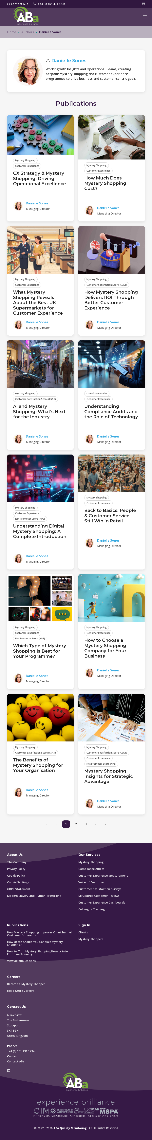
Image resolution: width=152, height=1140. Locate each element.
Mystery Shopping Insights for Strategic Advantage (108, 776)
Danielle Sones (68, 60)
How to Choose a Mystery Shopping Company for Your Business (105, 648)
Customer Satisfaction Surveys (99, 889)
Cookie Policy (16, 875)
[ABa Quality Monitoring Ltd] (26, 17)
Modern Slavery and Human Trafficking (34, 895)
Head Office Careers (20, 990)
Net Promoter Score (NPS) (30, 518)
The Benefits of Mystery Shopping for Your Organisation (38, 765)
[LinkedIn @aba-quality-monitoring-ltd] (143, 4)
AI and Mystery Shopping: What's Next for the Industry (39, 412)
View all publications (21, 961)
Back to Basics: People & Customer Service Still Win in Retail (110, 516)
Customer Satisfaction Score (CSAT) (106, 285)
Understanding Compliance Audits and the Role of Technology (111, 412)
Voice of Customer (91, 882)
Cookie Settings (18, 882)
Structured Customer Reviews (98, 895)
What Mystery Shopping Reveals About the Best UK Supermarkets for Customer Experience (38, 303)
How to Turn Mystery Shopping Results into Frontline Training (37, 953)
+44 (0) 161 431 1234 (51, 4)
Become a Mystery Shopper (26, 984)
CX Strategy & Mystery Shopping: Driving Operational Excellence (39, 178)
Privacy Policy (16, 869)
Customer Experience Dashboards (101, 902)
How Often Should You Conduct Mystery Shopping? (35, 943)
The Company (17, 862)
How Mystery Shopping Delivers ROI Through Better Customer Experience (111, 300)
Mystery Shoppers (90, 939)
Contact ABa (16, 1061)
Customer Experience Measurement (103, 875)
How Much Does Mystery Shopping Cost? (105, 183)
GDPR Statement (18, 889)
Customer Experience (27, 166)
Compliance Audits (96, 393)
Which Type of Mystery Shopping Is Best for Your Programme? (39, 651)
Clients (83, 932)
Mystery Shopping (25, 160)
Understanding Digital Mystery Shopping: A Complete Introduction (39, 531)
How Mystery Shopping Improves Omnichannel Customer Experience (39, 934)
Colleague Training (91, 909)
